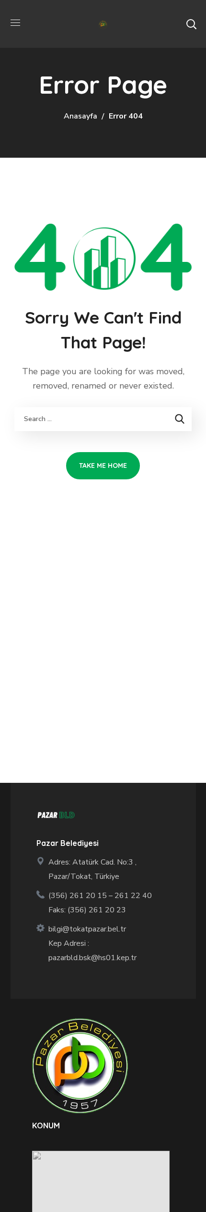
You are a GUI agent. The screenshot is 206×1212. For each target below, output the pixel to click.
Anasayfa (80, 116)
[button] (191, 24)
